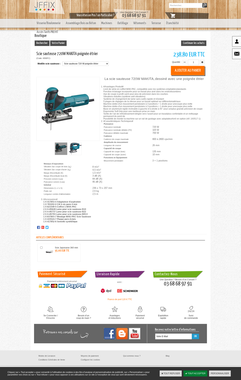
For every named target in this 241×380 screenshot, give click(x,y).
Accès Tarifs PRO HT (47, 32)
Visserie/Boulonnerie (49, 23)
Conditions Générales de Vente (51, 360)
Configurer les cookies (90, 360)
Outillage (122, 23)
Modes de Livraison (46, 356)
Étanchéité (172, 23)
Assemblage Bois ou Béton (81, 23)
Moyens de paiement (90, 356)
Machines (106, 23)
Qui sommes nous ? (131, 356)
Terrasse (156, 23)
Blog (167, 356)
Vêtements (139, 23)
